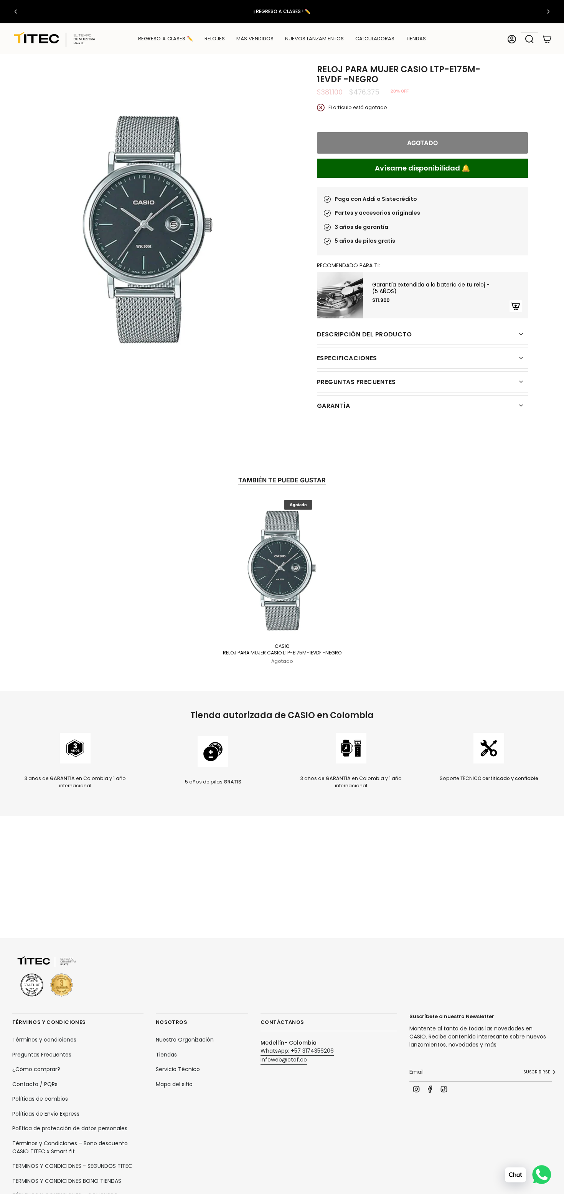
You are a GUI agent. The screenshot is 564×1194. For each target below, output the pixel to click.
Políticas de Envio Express (45, 1114)
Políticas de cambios (40, 1099)
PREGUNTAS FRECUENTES (356, 382)
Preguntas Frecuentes (41, 1054)
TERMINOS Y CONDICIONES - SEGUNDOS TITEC (72, 1166)
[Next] (548, 11)
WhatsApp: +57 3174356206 (297, 1051)
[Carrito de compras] (547, 39)
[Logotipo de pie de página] (46, 976)
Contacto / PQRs (35, 1084)
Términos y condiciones (44, 1039)
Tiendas (166, 1054)
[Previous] (15, 11)
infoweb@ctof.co (284, 1059)
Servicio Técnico (178, 1069)
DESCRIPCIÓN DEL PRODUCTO (364, 334)
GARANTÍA (333, 405)
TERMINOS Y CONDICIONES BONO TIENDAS (66, 1181)
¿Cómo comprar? (36, 1069)
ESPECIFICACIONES (347, 358)
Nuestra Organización (185, 1039)
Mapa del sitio (174, 1084)
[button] (215, 39)
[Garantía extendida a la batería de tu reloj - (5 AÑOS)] (340, 295)
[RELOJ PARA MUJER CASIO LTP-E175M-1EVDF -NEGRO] (282, 568)
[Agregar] (516, 306)
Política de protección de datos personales (69, 1128)
